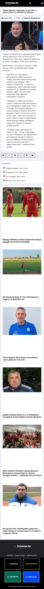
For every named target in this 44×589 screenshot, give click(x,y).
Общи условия (20, 555)
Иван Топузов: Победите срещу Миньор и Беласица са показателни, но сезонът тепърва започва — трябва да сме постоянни (22, 473)
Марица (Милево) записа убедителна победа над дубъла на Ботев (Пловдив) (22, 240)
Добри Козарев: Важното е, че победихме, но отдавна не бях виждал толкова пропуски (22, 416)
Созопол (27, 18)
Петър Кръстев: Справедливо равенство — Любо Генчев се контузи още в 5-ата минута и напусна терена (22, 531)
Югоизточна (35, 18)
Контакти (10, 555)
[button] (30, 3)
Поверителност (31, 555)
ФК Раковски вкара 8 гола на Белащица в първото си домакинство (21, 298)
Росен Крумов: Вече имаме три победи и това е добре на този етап (20, 358)
